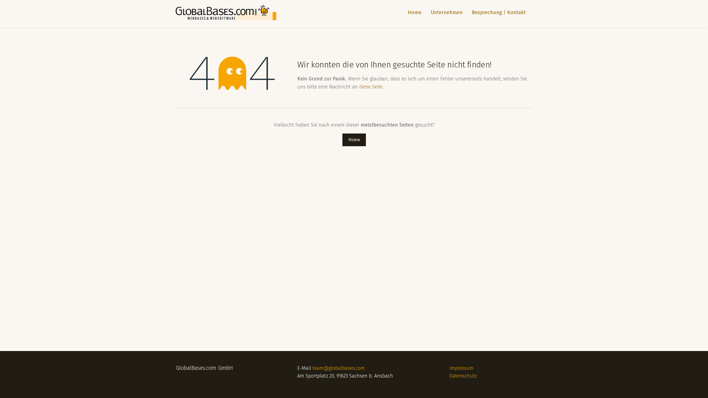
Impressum (461, 368)
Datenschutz (463, 376)
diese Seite (370, 87)
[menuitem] (412, 12)
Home (354, 139)
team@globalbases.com (339, 368)
